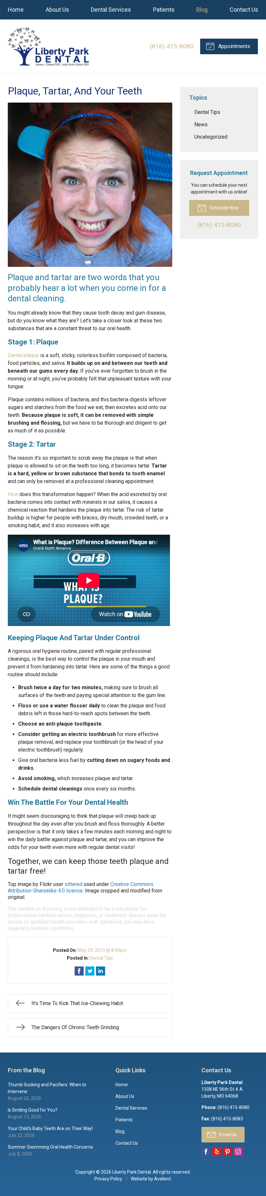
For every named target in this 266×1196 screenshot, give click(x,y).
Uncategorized (210, 137)
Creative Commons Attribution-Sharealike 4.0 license (80, 887)
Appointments (233, 46)
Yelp (216, 1151)
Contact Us (244, 9)
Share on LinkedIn (100, 971)
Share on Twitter (89, 971)
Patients (164, 9)
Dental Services (111, 9)
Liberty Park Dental (131, 1172)
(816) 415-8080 (172, 46)
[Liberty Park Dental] (48, 46)
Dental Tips (101, 958)
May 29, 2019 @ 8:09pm (102, 950)
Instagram (238, 1151)
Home (16, 9)
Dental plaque (23, 355)
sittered (73, 884)
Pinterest (227, 1151)
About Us (57, 9)
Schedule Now (224, 207)
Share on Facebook (79, 971)
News (201, 124)
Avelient (162, 1178)
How (13, 494)
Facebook (206, 1151)
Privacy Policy (108, 1178)
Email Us (227, 1134)
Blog (202, 9)
